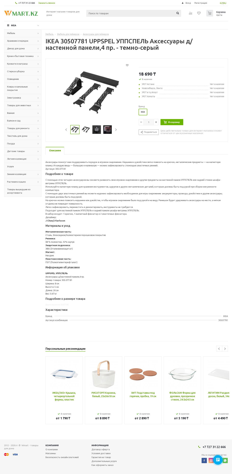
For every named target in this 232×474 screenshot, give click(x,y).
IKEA (13, 25)
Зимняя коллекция (16, 174)
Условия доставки (101, 453)
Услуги (10, 166)
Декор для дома (16, 48)
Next (115, 129)
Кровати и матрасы (17, 63)
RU (224, 3)
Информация (100, 445)
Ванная (10, 113)
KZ (221, 3)
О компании (52, 449)
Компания (52, 445)
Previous (66, 129)
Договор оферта (101, 449)
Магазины (51, 453)
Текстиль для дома (17, 136)
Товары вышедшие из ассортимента (18, 191)
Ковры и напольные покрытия (17, 88)
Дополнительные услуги (104, 461)
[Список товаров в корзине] (216, 15)
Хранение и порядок (17, 41)
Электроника (14, 97)
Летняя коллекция (16, 159)
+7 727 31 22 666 (26, 3)
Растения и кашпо (16, 182)
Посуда (11, 143)
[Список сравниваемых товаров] (190, 14)
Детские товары (16, 151)
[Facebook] (204, 460)
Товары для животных (19, 105)
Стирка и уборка (15, 71)
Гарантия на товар (101, 457)
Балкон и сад (14, 120)
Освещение (13, 79)
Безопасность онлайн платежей (62, 457)
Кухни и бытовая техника (20, 56)
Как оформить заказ (102, 465)
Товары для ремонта (18, 128)
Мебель (11, 33)
